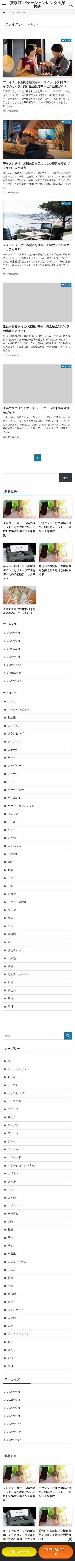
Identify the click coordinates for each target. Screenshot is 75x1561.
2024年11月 (14, 673)
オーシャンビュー (18, 709)
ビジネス (13, 813)
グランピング (16, 733)
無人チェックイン (18, 974)
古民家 (12, 910)
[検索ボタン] (71, 4)
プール (12, 821)
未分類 (12, 958)
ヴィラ (12, 701)
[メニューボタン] (4, 4)
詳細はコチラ (17, 1551)
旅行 (10, 942)
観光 (10, 982)
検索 (65, 477)
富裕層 (12, 934)
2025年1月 (13, 656)
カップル (13, 725)
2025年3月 (13, 640)
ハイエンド (14, 797)
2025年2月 (13, 648)
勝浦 (10, 869)
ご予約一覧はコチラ (56, 1549)
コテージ (13, 749)
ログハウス (14, 845)
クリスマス (14, 741)
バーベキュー (16, 789)
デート (12, 781)
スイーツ (13, 773)
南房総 (12, 894)
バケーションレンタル (21, 805)
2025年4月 (13, 632)
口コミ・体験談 (17, 902)
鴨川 (10, 1006)
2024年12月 (14, 664)
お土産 (12, 717)
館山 (10, 998)
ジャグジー (14, 765)
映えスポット (16, 950)
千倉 (10, 878)
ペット (12, 829)
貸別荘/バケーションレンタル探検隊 (37, 4)
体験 (10, 861)
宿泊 (10, 926)
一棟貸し (13, 853)
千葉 (10, 885)
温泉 (10, 966)
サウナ (12, 757)
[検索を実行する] (68, 1036)
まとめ (12, 837)
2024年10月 (14, 680)
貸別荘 (12, 990)
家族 (10, 918)
